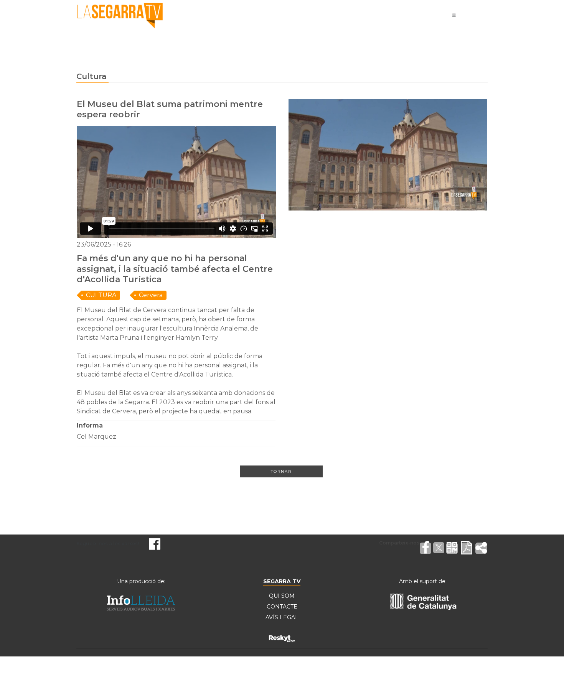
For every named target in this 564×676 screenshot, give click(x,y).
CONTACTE (282, 606)
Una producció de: (141, 581)
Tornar (281, 471)
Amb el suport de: (423, 581)
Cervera (151, 295)
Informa (90, 425)
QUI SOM (282, 595)
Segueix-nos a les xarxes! (107, 543)
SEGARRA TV (281, 581)
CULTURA (101, 295)
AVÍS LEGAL (282, 617)
